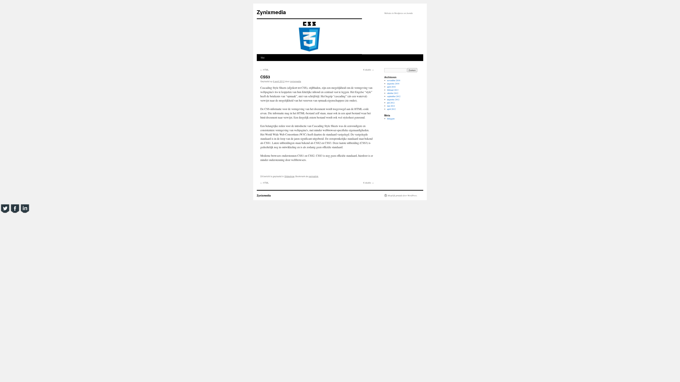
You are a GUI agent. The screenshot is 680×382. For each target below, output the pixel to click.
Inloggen (391, 118)
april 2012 (391, 109)
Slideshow (289, 176)
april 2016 (391, 86)
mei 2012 (391, 105)
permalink (313, 176)
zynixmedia (295, 81)
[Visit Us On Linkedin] (25, 212)
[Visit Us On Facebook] (15, 212)
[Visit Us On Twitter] (5, 212)
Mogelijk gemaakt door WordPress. (402, 195)
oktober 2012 (392, 93)
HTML (264, 69)
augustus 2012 (393, 99)
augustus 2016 (393, 83)
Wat (263, 57)
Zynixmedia (271, 12)
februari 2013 (392, 89)
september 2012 (393, 96)
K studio (368, 69)
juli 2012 (391, 102)
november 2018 (393, 80)
